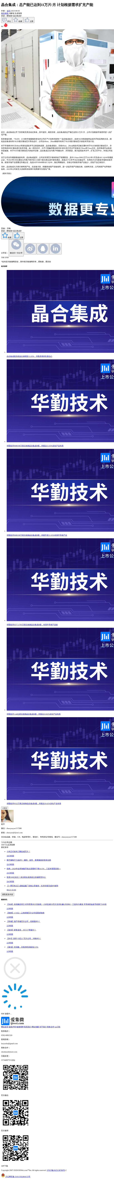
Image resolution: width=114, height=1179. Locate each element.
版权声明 (12, 1027)
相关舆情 (5, 13)
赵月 (9, 11)
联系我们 (27, 1027)
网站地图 (35, 1027)
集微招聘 (20, 1027)
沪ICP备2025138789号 (56, 1170)
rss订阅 (57, 1027)
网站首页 (4, 1027)
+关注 (4, 808)
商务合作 (50, 1027)
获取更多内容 (7, 894)
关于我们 (43, 1027)
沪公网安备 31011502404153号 (17, 1177)
